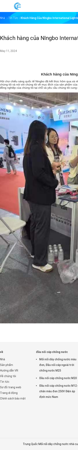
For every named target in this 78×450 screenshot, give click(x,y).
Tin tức (4, 381)
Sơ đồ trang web (10, 387)
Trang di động (9, 392)
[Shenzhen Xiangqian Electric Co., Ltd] (17, 6)
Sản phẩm (6, 365)
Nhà (2, 359)
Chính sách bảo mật (13, 398)
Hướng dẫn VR (9, 370)
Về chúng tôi (8, 376)
